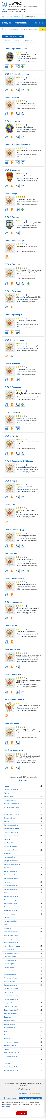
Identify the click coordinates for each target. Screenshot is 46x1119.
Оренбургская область (23, 953)
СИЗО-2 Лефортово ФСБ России (19, 461)
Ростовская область (23, 978)
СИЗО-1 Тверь (11, 193)
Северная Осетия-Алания (23, 1003)
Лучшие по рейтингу (12, 41)
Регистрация (31, 17)
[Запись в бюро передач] (23, 90)
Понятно (22, 1113)
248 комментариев (22, 178)
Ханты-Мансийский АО (23, 1053)
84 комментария (21, 760)
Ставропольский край (23, 1010)
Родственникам (21, 23)
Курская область (23, 914)
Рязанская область (23, 982)
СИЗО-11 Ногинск (12, 412)
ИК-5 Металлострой (14, 750)
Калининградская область (23, 864)
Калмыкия (23, 868)
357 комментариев (22, 106)
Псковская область (23, 971)
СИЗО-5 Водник (12, 217)
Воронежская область (23, 836)
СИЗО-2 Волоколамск (14, 578)
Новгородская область (23, 942)
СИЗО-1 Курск (11, 481)
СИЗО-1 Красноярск (13, 314)
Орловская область (23, 957)
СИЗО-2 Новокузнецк (14, 240)
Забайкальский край (23, 846)
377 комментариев (22, 276)
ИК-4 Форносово (12, 649)
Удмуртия (23, 1038)
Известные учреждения (13, 36)
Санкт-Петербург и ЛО (23, 789)
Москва (23, 786)
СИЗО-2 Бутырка (12, 170)
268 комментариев (22, 202)
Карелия (23, 882)
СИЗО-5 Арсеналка (13, 387)
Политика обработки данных (30, 1098)
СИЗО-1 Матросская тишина (17, 144)
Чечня (23, 1060)
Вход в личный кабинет (12, 17)
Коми (23, 893)
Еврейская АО (23, 843)
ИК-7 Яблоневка (12, 723)
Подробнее (6, 1106)
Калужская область (23, 871)
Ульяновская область (23, 1042)
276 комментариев (22, 325)
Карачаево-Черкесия (23, 878)
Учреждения (7, 23)
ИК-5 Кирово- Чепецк (14, 699)
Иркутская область (23, 857)
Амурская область (23, 800)
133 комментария (21, 372)
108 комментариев (22, 397)
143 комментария (21, 225)
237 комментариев (22, 587)
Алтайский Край (23, 797)
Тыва (23, 1031)
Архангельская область (23, 804)
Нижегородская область (23, 939)
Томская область (23, 1024)
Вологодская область (23, 832)
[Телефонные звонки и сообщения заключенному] (17, 66)
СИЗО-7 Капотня (12, 97)
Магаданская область (23, 921)
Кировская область (23, 889)
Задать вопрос (11, 1098)
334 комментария (21, 82)
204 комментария (21, 421)
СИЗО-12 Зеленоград (14, 529)
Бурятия (23, 822)
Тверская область (23, 1021)
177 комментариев (22, 708)
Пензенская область (23, 960)
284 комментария (21, 129)
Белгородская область (23, 814)
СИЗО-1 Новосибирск (14, 340)
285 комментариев (22, 348)
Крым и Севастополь (23, 907)
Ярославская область (23, 1070)
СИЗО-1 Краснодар (13, 602)
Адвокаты (28, 41)
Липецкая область (23, 917)
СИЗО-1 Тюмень (12, 625)
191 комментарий (21, 610)
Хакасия (23, 1049)
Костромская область (23, 896)
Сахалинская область (23, 996)
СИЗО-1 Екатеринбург (14, 291)
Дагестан (23, 839)
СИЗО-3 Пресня (11, 436)
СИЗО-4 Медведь (12, 121)
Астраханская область (23, 807)
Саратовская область (23, 989)
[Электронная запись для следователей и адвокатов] (17, 332)
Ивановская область (23, 850)
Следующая (23, 780)
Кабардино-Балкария (23, 861)
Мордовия (23, 928)
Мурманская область (23, 935)
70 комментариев (21, 249)
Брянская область (23, 818)
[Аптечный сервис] (23, 66)
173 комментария (21, 684)
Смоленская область (23, 1006)
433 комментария (21, 155)
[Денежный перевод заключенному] (12, 66)
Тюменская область (23, 1035)
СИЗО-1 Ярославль (13, 674)
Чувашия (23, 1063)
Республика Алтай (23, 974)
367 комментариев (22, 299)
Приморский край (23, 967)
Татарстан (23, 1017)
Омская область (23, 950)
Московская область (23, 932)
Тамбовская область (23, 1014)
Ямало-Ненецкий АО (23, 1067)
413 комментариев (22, 514)
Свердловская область (23, 999)
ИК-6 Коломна (11, 553)
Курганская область (23, 910)
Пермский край (23, 964)
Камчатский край (23, 875)
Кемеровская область (23, 886)
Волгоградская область (23, 829)
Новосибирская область (23, 946)
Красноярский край (23, 903)
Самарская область (23, 985)
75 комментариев (21, 538)
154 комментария (21, 446)
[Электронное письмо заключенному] (7, 66)
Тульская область (23, 1028)
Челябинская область (23, 1056)
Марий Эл (23, 925)
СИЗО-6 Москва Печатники (17, 74)
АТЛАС (22, 4)
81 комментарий (21, 735)
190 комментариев (22, 469)
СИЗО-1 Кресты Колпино (16, 48)
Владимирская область (23, 825)
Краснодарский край (23, 900)
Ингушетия (23, 853)
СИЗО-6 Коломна (12, 363)
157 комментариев (22, 489)
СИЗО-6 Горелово (12, 264)
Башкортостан (23, 811)
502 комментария (21, 59)
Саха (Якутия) (23, 992)
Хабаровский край (23, 1046)
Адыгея (23, 793)
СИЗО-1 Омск (11, 504)
